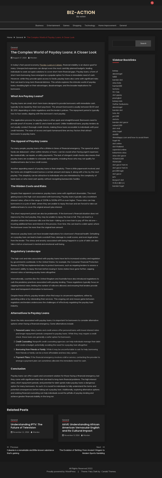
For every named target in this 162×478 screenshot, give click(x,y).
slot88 (115, 134)
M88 (115, 76)
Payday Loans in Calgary (51, 65)
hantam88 (117, 86)
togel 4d (116, 140)
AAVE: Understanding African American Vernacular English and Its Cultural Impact (80, 428)
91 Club (116, 92)
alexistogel (117, 73)
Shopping (77, 25)
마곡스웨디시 (119, 183)
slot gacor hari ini (120, 164)
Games (66, 25)
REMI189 (117, 161)
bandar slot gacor (120, 122)
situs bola (117, 83)
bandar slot (118, 79)
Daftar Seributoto (120, 104)
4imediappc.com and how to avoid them (131, 137)
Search (143, 43)
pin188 (116, 116)
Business (39, 25)
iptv (114, 177)
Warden (33, 58)
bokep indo (117, 101)
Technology (90, 25)
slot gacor (117, 174)
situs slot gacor (119, 155)
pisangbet (117, 98)
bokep (115, 70)
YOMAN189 (118, 158)
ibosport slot (118, 180)
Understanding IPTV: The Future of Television (26, 426)
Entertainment (53, 25)
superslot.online (119, 149)
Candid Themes (109, 471)
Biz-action (81, 12)
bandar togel (118, 186)
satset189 (117, 125)
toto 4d (116, 113)
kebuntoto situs (119, 152)
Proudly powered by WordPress (61, 471)
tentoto (116, 89)
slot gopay (117, 95)
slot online (117, 143)
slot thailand (118, 146)
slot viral (116, 128)
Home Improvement (107, 25)
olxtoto (116, 119)
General (123, 25)
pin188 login (118, 170)
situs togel (117, 131)
